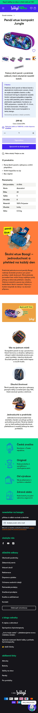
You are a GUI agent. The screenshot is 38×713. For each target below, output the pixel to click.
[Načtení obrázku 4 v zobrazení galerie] (28, 59)
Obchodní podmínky (10, 558)
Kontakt (5, 602)
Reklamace (6, 573)
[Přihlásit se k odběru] (33, 523)
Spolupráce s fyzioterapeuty (13, 628)
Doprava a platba (9, 577)
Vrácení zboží (7, 568)
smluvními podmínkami (19, 529)
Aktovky (5, 661)
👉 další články (8, 647)
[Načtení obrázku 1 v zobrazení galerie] (5, 59)
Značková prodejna (9, 592)
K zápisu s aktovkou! (10, 623)
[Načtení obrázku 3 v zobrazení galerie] (20, 59)
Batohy (5, 666)
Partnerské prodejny (9, 587)
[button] (35, 8)
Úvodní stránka (7, 15)
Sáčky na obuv (8, 671)
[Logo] (19, 8)
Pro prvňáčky (7, 680)
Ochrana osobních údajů (11, 582)
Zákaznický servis (8, 563)
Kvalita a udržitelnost (10, 597)
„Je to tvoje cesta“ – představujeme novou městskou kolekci (18, 634)
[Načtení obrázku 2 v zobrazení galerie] (13, 59)
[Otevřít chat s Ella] (32, 707)
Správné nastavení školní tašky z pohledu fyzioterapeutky (18, 641)
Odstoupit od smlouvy (19, 608)
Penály (4, 676)
